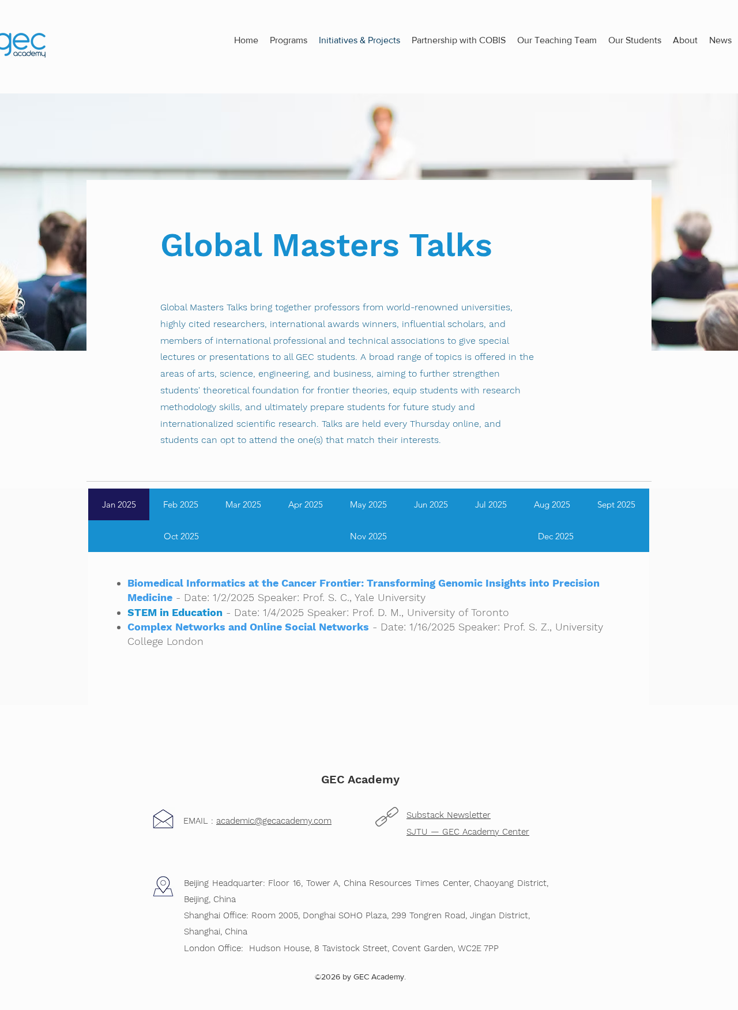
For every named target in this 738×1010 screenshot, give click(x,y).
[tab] (118, 504)
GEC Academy (360, 779)
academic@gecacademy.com (274, 821)
